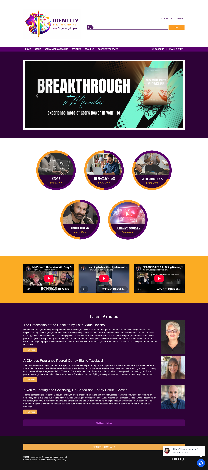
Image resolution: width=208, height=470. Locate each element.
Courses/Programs (108, 49)
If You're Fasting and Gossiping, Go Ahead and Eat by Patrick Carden (75, 390)
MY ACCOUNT (158, 49)
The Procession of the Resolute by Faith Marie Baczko (64, 325)
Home (28, 49)
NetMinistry (61, 460)
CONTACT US (166, 19)
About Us (89, 49)
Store (38, 49)
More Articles (104, 423)
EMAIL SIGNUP (176, 49)
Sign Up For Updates (104, 447)
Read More (30, 350)
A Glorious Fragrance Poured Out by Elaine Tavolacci (63, 360)
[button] (37, 94)
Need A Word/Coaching (56, 49)
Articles (76, 49)
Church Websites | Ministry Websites (38, 460)
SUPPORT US (179, 19)
